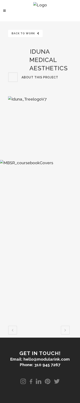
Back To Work (23, 33)
